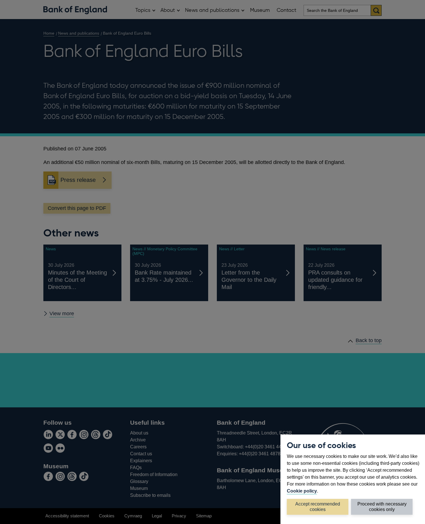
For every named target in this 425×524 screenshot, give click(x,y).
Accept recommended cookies (317, 506)
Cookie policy (302, 490)
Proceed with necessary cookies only (381, 506)
